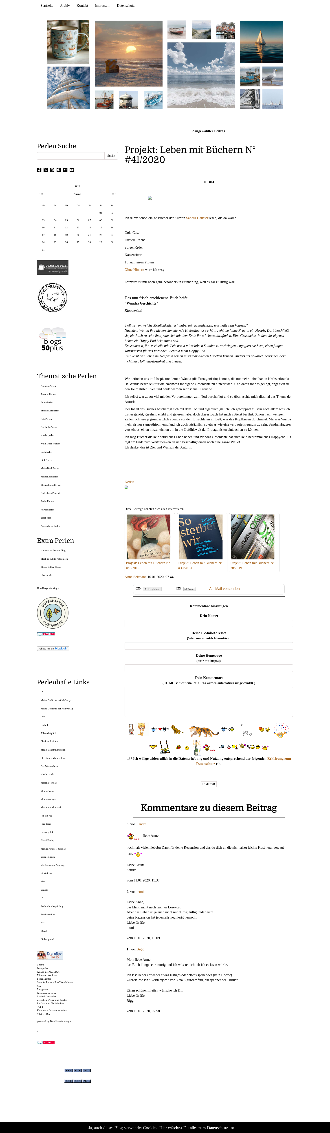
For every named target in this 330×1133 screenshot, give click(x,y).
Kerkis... (131, 482)
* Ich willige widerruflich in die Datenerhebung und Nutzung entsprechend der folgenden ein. (210, 761)
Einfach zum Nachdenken (50, 1003)
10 (43, 227)
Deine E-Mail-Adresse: (209, 635)
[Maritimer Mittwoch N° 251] (68, 42)
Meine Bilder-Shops (51, 566)
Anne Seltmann (136, 577)
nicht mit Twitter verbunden (178, 588)
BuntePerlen (47, 402)
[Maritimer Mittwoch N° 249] (129, 53)
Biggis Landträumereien (53, 749)
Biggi (140, 949)
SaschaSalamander (46, 996)
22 (100, 235)
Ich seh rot (46, 815)
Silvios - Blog (44, 1014)
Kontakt (82, 5)
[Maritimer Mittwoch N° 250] (68, 87)
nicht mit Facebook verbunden (138, 588)
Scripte (44, 889)
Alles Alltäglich (48, 733)
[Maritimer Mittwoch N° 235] (250, 99)
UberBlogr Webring (47, 588)
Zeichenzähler (48, 914)
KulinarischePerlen (50, 443)
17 (43, 235)
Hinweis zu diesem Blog (53, 550)
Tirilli (40, 1007)
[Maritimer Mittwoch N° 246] (128, 100)
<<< (41, 193)
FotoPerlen (46, 418)
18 (55, 235)
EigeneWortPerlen (50, 410)
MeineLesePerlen (49, 476)
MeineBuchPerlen (50, 468)
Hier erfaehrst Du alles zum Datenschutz (193, 1127)
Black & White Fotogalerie (54, 558)
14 (89, 227)
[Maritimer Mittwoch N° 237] (262, 42)
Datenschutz (125, 5)
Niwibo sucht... (48, 774)
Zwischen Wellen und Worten (52, 999)
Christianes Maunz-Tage (53, 758)
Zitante (40, 964)
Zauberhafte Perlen (50, 526)
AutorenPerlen (48, 394)
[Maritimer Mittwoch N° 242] (176, 29)
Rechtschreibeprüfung (52, 906)
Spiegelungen (48, 856)
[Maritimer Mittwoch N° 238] (201, 75)
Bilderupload (47, 939)
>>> (114, 193)
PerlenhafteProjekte (51, 493)
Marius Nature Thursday (53, 848)
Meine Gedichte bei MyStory (56, 700)
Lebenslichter (44, 978)
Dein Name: (209, 616)
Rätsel (44, 931)
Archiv (65, 5)
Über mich (46, 575)
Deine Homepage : (209, 658)
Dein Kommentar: (209, 680)
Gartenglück (47, 832)
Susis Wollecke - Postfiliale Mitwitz (55, 982)
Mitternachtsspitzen (47, 975)
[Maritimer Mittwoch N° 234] (272, 76)
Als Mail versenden (224, 589)
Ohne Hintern (134, 270)
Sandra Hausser (197, 218)
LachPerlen (46, 452)
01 (100, 213)
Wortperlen (42, 968)
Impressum (102, 5)
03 (43, 220)
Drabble (45, 725)
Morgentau (42, 989)
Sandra (141, 824)
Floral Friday (47, 840)
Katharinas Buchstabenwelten (52, 1010)
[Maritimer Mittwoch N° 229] (272, 99)
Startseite (46, 5)
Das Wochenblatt (49, 766)
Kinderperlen (47, 435)
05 (66, 220)
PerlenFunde (47, 501)
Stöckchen (46, 517)
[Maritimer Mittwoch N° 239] (225, 29)
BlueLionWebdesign (60, 1021)
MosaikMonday (49, 782)
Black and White (49, 741)
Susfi (39, 986)
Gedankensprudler (46, 993)
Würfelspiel (47, 873)
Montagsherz (47, 791)
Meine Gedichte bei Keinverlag (57, 708)
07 (89, 220)
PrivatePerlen (47, 509)
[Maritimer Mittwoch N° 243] (153, 100)
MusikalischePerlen (51, 485)
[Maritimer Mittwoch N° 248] (104, 100)
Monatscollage (48, 799)
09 (112, 220)
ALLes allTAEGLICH (48, 971)
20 (78, 235)
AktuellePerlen (48, 385)
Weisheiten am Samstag (53, 865)
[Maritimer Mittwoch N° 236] (250, 76)
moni (140, 892)
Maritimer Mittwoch (51, 807)
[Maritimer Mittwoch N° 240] (201, 29)
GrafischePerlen (49, 427)
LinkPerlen (46, 460)
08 (100, 220)
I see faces (46, 823)
